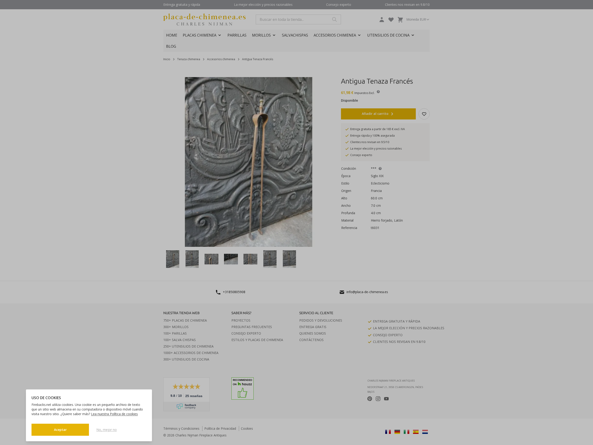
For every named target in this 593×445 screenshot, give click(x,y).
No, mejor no (106, 429)
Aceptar (60, 429)
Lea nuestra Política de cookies (114, 414)
